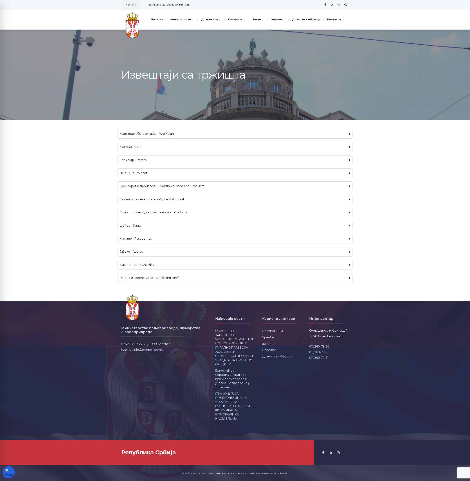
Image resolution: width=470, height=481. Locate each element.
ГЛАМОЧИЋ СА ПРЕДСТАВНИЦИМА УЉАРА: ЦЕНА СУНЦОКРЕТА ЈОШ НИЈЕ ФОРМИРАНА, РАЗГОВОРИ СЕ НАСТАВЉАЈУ (234, 406)
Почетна (157, 19)
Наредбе (269, 350)
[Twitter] (332, 4)
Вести (256, 19)
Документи (209, 19)
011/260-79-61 (318, 352)
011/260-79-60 (319, 346)
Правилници (272, 331)
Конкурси (235, 19)
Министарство (180, 19)
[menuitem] (181, 19)
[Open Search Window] (345, 4)
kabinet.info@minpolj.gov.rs (142, 349)
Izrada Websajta (270, 473)
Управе (276, 19)
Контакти (334, 19)
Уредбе (268, 337)
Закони (268, 344)
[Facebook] (325, 4)
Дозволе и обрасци (306, 19)
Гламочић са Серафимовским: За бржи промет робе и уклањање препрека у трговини (232, 379)
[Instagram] (339, 4)
